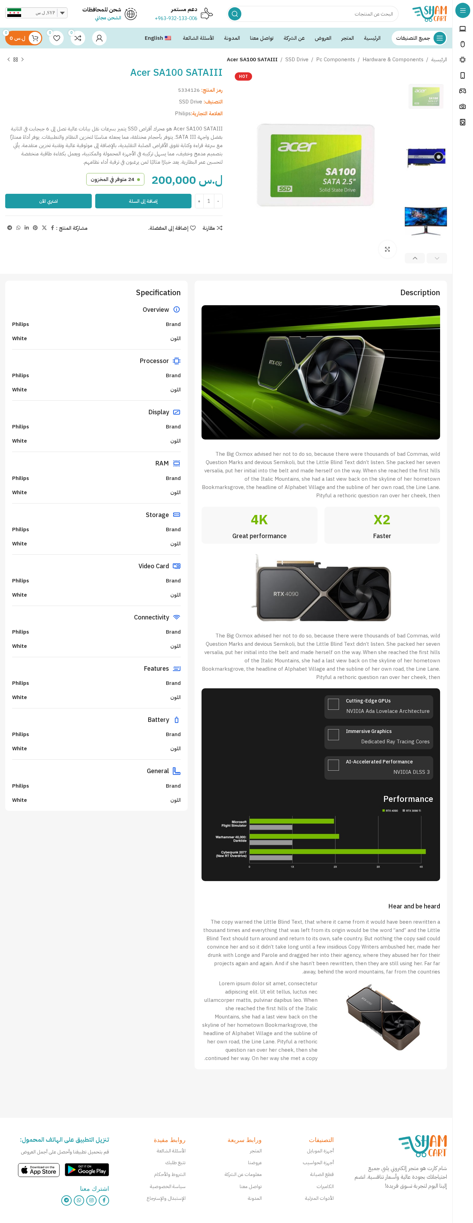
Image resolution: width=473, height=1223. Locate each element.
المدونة (255, 1198)
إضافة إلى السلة (143, 201)
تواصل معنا (251, 1186)
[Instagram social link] (91, 1200)
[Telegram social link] (9, 228)
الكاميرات (325, 1186)
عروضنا (255, 1162)
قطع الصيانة (322, 1174)
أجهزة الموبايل (320, 1150)
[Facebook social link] (52, 228)
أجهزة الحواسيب (318, 1162)
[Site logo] (429, 13)
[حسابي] (99, 38)
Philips (183, 113)
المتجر (256, 1150)
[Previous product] (22, 59)
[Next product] (8, 59)
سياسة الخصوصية (167, 1186)
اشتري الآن (48, 201)
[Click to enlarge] (387, 249)
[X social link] (44, 228)
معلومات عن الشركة (243, 1174)
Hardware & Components (393, 59)
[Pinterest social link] (35, 228)
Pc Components (335, 59)
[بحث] (234, 13)
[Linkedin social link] (27, 228)
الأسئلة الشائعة (171, 1150)
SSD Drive (297, 59)
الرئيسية (439, 59)
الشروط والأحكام (169, 1174)
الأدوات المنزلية (319, 1198)
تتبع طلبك (175, 1162)
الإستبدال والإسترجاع (165, 1198)
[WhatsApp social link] (18, 228)
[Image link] (423, 1146)
